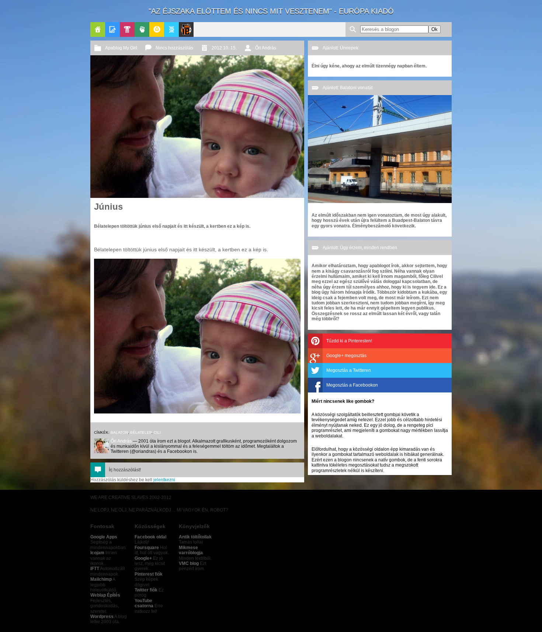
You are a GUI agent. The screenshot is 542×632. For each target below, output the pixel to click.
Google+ (143, 558)
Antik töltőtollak (195, 537)
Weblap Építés (105, 595)
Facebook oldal (150, 537)
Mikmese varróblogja (191, 550)
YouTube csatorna (144, 603)
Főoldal (97, 29)
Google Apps (103, 537)
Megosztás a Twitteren (348, 370)
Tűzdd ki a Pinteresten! (349, 340)
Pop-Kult (127, 29)
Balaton (119, 432)
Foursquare (147, 547)
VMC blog (189, 563)
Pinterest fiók (149, 574)
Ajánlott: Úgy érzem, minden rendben (360, 247)
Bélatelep (141, 432)
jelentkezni (164, 479)
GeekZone (156, 29)
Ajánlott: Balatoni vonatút (347, 87)
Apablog (171, 29)
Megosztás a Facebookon (352, 385)
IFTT (94, 568)
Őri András (265, 47)
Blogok (112, 29)
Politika (142, 29)
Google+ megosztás (346, 355)
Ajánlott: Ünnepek (340, 47)
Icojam (97, 552)
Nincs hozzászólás (174, 47)
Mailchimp (101, 579)
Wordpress (102, 616)
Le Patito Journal (186, 29)
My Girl (130, 47)
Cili (157, 432)
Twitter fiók (146, 590)
